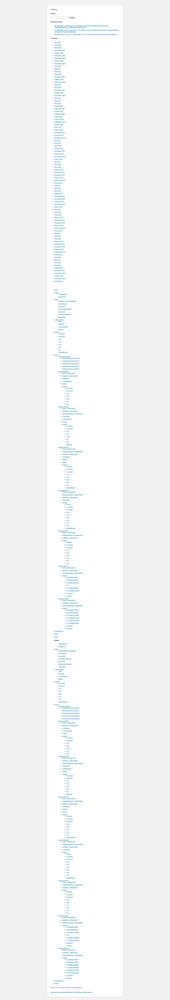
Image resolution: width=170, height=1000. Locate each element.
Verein (56, 299)
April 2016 (58, 212)
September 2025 (60, 55)
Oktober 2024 (59, 61)
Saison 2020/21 (63, 566)
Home (56, 290)
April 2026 (58, 45)
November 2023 (60, 77)
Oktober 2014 (59, 249)
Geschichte (62, 317)
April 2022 (58, 100)
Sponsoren (61, 312)
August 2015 (59, 230)
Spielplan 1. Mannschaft (70, 376)
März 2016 (58, 215)
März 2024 (58, 74)
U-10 (60, 344)
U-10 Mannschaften (72, 582)
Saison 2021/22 (63, 531)
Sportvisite (61, 306)
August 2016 (59, 207)
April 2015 (58, 236)
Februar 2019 (59, 148)
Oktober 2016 (59, 201)
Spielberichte (62, 294)
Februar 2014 (59, 268)
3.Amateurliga (66, 419)
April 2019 (58, 143)
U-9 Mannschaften (72, 580)
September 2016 (60, 204)
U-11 (59, 341)
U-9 (59, 347)
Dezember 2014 (60, 244)
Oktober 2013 (59, 276)
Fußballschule (62, 352)
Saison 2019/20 (63, 598)
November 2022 (60, 90)
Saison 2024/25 (63, 407)
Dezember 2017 (60, 172)
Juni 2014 (58, 257)
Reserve (65, 459)
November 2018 (60, 151)
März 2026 (58, 47)
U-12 (59, 339)
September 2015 (60, 228)
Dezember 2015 (60, 220)
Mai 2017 (57, 185)
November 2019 (60, 132)
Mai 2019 (57, 140)
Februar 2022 (59, 106)
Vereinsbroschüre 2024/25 (70, 369)
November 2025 (60, 50)
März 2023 (58, 87)
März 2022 (58, 103)
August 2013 (59, 281)
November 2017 (60, 175)
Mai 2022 (57, 98)
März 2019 (58, 146)
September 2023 (60, 82)
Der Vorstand (62, 304)
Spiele (56, 292)
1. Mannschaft (59, 320)
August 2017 (59, 183)
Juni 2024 (58, 66)
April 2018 (58, 164)
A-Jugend (61, 333)
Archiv (57, 355)
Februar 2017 (59, 193)
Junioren (69, 466)
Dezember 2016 (60, 196)
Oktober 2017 (59, 177)
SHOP (56, 634)
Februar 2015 (59, 241)
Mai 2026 (58, 42)
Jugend (57, 332)
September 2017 (60, 180)
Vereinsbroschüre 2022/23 (70, 363)
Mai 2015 (57, 233)
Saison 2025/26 (63, 371)
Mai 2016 (57, 209)
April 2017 (58, 188)
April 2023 (58, 85)
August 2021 (59, 116)
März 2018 (58, 167)
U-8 (59, 349)
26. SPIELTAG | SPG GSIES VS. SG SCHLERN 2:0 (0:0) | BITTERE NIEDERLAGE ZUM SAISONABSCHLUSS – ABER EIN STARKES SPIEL (81, 26)
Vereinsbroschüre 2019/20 (70, 358)
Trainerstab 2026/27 (65, 309)
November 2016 (60, 199)
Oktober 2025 (59, 53)
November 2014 (60, 246)
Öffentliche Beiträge (64, 314)
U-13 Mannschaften (72, 590)
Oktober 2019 (59, 135)
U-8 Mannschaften (72, 577)
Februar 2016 (59, 217)
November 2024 (60, 58)
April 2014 (58, 262)
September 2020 (60, 122)
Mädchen (69, 444)
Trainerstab (66, 378)
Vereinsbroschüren (64, 356)
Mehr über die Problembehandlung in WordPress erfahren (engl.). (71, 992)
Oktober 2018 (59, 154)
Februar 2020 (59, 130)
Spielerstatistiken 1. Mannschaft (72, 413)
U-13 (67, 512)
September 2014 (60, 252)
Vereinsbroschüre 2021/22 (70, 361)
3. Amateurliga (63, 327)
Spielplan (61, 324)
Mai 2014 (57, 260)
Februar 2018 (59, 169)
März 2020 (58, 127)
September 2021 (60, 114)
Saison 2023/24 (63, 447)
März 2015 (58, 238)
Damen (60, 329)
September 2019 (60, 138)
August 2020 (59, 124)
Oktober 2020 (59, 119)
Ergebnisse (62, 297)
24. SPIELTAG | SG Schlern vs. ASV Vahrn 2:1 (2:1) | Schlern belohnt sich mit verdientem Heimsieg (86, 34)
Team (60, 321)
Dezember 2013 (60, 270)
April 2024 (58, 71)
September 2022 (60, 95)
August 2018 (59, 159)
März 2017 (58, 191)
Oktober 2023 (59, 79)
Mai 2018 (57, 161)
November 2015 (60, 223)
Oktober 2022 (59, 92)
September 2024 (60, 63)
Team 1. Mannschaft (68, 373)
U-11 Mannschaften (72, 618)
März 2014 (58, 265)
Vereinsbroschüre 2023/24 (70, 366)
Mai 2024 (58, 69)
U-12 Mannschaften (72, 588)
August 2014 (59, 254)
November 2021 (60, 108)
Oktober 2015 (59, 225)
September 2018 (60, 156)
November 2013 (60, 273)
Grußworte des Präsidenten (67, 301)
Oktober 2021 (59, 111)
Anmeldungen (59, 631)
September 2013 (60, 278)
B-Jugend (61, 336)
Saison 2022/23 (63, 490)
